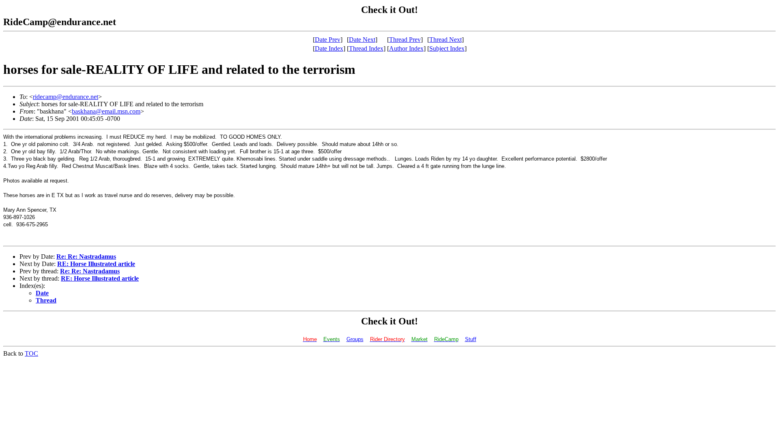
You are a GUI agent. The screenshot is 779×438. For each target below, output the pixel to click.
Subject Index (447, 48)
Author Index (406, 48)
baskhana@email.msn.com (106, 111)
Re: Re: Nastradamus (86, 256)
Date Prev (327, 39)
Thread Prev (405, 39)
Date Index (329, 48)
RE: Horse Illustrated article (96, 263)
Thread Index (366, 48)
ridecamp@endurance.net (65, 96)
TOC (31, 353)
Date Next (362, 39)
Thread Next (445, 39)
